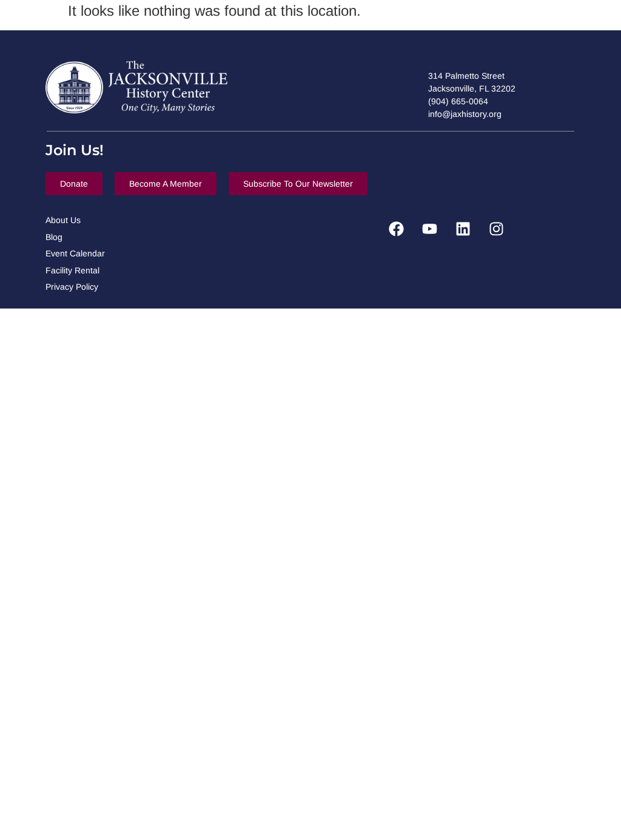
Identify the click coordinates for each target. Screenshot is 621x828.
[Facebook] (396, 228)
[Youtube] (429, 228)
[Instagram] (496, 228)
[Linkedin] (463, 228)
